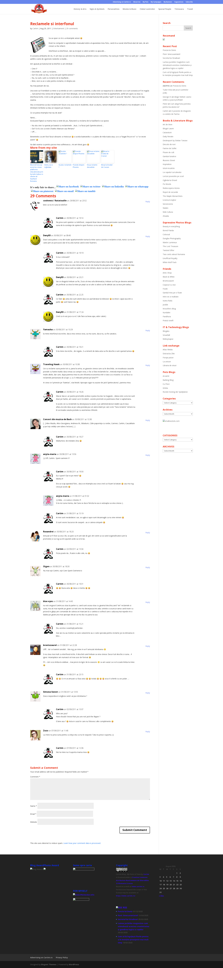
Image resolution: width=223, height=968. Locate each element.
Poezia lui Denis (169, 50)
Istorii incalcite (169, 168)
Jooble (165, 304)
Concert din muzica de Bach (57, 419)
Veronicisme (168, 204)
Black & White (168, 277)
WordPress (74, 964)
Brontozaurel (168, 281)
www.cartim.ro (138, 886)
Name (33, 806)
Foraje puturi (168, 357)
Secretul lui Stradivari (171, 58)
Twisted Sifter (168, 250)
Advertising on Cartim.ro (122, 2)
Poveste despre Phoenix (78, 166)
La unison (167, 361)
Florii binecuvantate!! (171, 54)
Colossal (166, 234)
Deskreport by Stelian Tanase (175, 140)
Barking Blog (168, 380)
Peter (165, 104)
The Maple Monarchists (172, 196)
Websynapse (168, 339)
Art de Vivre (167, 124)
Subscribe (189, 2)
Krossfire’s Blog (169, 308)
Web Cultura (168, 212)
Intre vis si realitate (170, 296)
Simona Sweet (50, 691)
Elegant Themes (48, 964)
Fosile (165, 289)
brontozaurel (50, 645)
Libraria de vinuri (169, 365)
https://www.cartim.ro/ (125, 896)
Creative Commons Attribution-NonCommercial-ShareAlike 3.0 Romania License (132, 880)
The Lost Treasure (170, 246)
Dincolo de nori (169, 144)
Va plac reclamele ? (65, 166)
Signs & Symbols (97, 9)
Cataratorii (167, 132)
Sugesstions (178, 2)
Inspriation (167, 164)
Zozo (45, 730)
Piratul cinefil (168, 320)
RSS (125, 907)
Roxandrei (48, 531)
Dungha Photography (172, 238)
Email (33, 814)
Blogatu (166, 331)
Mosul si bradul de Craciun (106, 166)
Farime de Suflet (169, 148)
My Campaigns (156, 2)
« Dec (161, 896)
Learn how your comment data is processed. (82, 843)
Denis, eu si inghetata (48, 166)
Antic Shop (167, 273)
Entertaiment (58, 28)
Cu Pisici (166, 384)
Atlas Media (168, 349)
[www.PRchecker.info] (83, 895)
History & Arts (80, 9)
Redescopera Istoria (171, 188)
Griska (165, 388)
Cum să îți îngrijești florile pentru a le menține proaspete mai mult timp (133, 939)
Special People (164, 9)
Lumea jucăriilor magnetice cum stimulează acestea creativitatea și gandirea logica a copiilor (177, 65)
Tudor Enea (167, 90)
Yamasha (48, 329)
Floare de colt (168, 152)
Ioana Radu (167, 300)
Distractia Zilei (169, 353)
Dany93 (47, 235)
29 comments (72, 28)
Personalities (113, 9)
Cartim (35, 28)
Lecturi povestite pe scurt (173, 176)
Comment (35, 776)
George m (167, 97)
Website (33, 822)
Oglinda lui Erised (170, 180)
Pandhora (167, 316)
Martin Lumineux (170, 242)
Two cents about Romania (174, 254)
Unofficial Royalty (170, 258)
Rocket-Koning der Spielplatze (175, 392)
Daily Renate (168, 136)
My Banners (168, 2)
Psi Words (167, 184)
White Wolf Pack (169, 262)
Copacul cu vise (169, 285)
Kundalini (166, 312)
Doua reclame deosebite (92, 166)
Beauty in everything (171, 226)
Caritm (146, 874)
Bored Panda (168, 230)
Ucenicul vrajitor (169, 200)
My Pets (145, 2)
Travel (190, 9)
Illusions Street (169, 160)
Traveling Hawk (51, 364)
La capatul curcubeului (172, 172)
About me (136, 2)
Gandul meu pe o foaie (172, 292)
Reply (147, 201)
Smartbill (166, 335)
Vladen (165, 208)
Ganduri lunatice (169, 156)
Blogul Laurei (168, 128)
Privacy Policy (62, 957)
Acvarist (166, 376)
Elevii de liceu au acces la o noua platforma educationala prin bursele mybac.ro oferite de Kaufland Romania (36, 173)
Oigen (46, 566)
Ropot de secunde (170, 192)
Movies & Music (129, 9)
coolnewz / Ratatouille (55, 200)
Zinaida (166, 216)
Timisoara (179, 9)
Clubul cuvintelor (147, 9)
